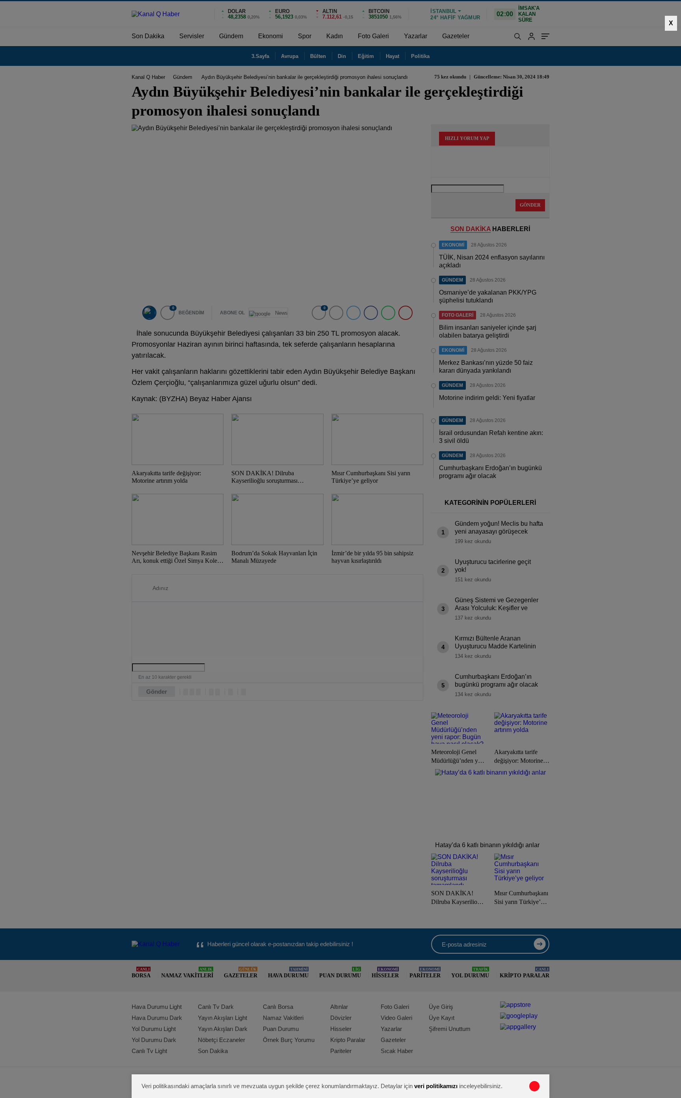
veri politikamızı (436, 1086)
